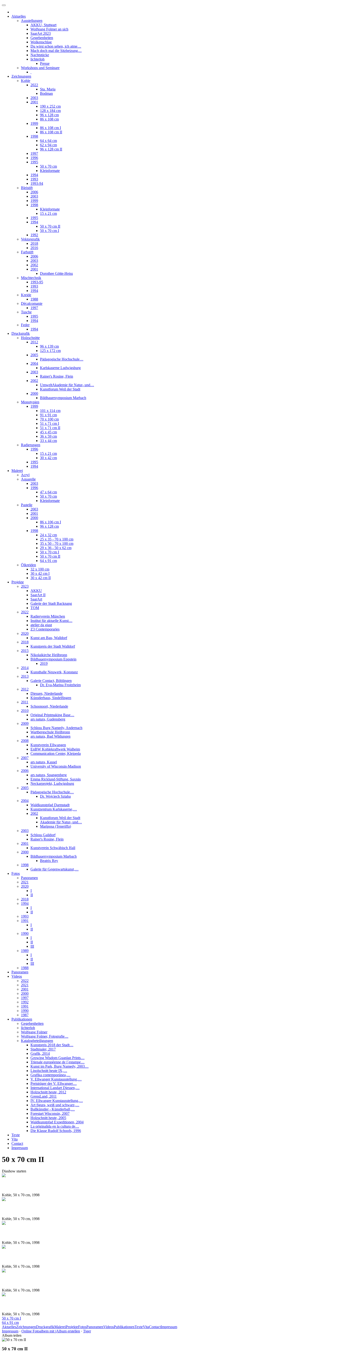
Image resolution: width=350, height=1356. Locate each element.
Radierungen (30, 445)
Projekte (17, 582)
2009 (25, 723)
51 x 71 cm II (50, 428)
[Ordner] (4, 5)
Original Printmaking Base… (52, 715)
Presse (45, 63)
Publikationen (21, 1019)
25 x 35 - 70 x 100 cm (56, 539)
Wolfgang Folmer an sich (49, 29)
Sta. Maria (47, 89)
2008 (25, 741)
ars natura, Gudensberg (47, 719)
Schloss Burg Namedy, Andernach (56, 728)
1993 (34, 179)
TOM (34, 608)
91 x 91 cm (48, 415)
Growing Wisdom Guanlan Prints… (57, 1058)
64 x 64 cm (48, 141)
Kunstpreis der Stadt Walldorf (52, 646)
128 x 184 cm (50, 111)
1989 (25, 951)
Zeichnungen (21, 76)
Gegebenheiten (41, 38)
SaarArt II (37, 595)
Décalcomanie (31, 303)
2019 (44, 663)
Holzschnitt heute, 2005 (48, 1118)
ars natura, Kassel (43, 762)
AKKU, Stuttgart (43, 25)
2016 (34, 248)
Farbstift (27, 252)
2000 (34, 393)
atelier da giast (41, 625)
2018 (34, 243)
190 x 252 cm (50, 106)
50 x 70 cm (48, 166)
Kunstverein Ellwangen (48, 745)
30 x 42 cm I (40, 573)
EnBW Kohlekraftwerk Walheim (55, 749)
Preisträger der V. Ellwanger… (53, 1083)
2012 (34, 342)
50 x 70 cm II (50, 226)
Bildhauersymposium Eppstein (53, 659)
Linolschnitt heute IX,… (48, 1071)
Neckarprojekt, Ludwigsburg (52, 783)
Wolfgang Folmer (34, 1032)
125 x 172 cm (50, 351)
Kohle (25, 81)
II (31, 895)
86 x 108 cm (49, 119)
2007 (25, 758)
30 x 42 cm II (40, 578)
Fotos (15, 873)
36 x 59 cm (48, 436)
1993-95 (36, 282)
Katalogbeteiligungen (37, 1041)
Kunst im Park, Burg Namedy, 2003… (59, 1066)
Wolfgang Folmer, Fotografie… (44, 1036)
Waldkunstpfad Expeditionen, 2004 (57, 1122)
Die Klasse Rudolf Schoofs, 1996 (55, 1131)
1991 (25, 921)
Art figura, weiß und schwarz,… (54, 1105)
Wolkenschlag (41, 42)
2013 (25, 676)
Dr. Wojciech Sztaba (55, 796)
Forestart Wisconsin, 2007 (50, 1113)
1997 (34, 153)
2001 (34, 102)
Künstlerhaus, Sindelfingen (50, 698)
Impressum (19, 1148)
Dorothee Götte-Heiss (56, 273)
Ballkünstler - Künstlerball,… (52, 1109)
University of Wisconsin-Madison (55, 766)
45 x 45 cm (48, 432)
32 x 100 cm (39, 569)
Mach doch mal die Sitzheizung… (56, 51)
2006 (34, 192)
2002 (34, 265)
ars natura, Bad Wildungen (50, 736)
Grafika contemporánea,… (50, 1075)
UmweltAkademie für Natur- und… (67, 385)
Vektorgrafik (30, 239)
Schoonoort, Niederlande (49, 706)
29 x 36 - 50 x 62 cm (55, 548)
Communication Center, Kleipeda (55, 753)
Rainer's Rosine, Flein (56, 376)
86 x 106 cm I (50, 522)
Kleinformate (50, 171)
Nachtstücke (39, 55)
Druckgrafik (20, 333)
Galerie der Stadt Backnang (51, 603)
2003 (34, 98)
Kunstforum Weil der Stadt (60, 389)
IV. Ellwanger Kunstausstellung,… (56, 1101)
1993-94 (36, 183)
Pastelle (26, 505)
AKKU (36, 591)
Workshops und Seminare (40, 68)
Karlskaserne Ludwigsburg (60, 368)
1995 (34, 162)
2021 (25, 882)
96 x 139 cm (49, 346)
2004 (34, 363)
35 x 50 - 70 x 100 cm (56, 543)
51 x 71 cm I (49, 423)
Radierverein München (47, 616)
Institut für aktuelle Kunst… (51, 621)
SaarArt (36, 599)
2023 (25, 586)
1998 (34, 136)
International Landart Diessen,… (55, 1088)
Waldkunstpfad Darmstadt (50, 805)
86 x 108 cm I (50, 128)
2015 (25, 651)
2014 (25, 668)
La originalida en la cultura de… (54, 1126)
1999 (34, 123)
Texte (15, 1135)
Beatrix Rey (49, 861)
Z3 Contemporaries (45, 629)
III (32, 946)
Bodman (46, 93)
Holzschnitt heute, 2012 (48, 1092)
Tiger (87, 1331)
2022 (34, 85)
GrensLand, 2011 (43, 1096)
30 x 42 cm (48, 458)
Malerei (17, 471)
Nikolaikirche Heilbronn (48, 655)
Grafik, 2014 (40, 1053)
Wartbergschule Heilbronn (50, 732)
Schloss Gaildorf (42, 835)
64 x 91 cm (48, 561)
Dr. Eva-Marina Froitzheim (60, 685)
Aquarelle (28, 479)
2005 (34, 355)
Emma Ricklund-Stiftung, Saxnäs (55, 779)
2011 (24, 702)
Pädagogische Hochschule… (61, 359)
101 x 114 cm (50, 411)
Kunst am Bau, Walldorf (48, 638)
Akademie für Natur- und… (61, 822)
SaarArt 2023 (40, 33)
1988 (34, 299)
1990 (25, 933)
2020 (25, 633)
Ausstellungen (31, 21)
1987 (25, 1015)
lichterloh (37, 59)
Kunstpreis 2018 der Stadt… (51, 1045)
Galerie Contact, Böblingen (51, 681)
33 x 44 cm (48, 441)
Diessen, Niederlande (46, 693)
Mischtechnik (31, 278)
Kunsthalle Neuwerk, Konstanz (54, 672)
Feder (25, 325)
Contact (17, 1143)
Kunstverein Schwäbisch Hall (52, 848)
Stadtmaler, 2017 (43, 1049)
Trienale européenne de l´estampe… (57, 1062)
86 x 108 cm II (51, 132)
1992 (34, 235)
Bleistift (27, 188)
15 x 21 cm (48, 213)
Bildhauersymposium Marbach (63, 398)
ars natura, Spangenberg (48, 775)
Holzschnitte (30, 338)
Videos (16, 976)
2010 (25, 711)
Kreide (26, 295)
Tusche (26, 312)
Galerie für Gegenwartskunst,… (54, 869)
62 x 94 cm (48, 145)
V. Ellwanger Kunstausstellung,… (56, 1079)
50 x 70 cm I (49, 231)
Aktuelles (18, 16)
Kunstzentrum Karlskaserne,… (53, 809)
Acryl (25, 475)
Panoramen (29, 878)
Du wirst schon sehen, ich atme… (55, 46)
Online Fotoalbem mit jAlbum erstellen (50, 1331)
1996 (34, 158)
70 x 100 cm (49, 419)
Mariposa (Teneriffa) (55, 826)
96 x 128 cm (49, 115)
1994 (34, 175)
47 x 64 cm (48, 492)
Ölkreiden (28, 565)
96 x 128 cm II (51, 149)
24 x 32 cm (48, 535)
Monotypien (30, 402)
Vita (14, 1139)
